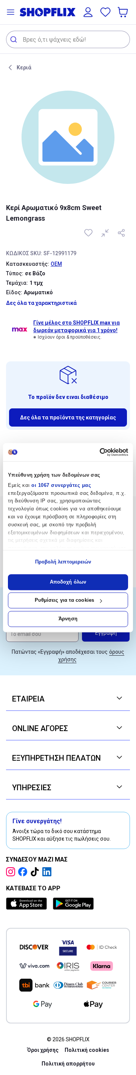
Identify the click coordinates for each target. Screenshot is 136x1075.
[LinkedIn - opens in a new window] (48, 871)
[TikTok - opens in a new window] (36, 871)
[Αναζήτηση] (14, 39)
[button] (10, 12)
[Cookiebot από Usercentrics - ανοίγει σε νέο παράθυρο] (96, 452)
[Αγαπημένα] (105, 12)
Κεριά (24, 67)
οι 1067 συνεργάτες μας (61, 485)
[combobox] (68, 39)
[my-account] (88, 12)
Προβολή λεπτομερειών (63, 562)
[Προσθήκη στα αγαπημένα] (89, 232)
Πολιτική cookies (87, 1050)
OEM (56, 264)
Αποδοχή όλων (68, 582)
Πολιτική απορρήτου (68, 1064)
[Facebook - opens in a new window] (24, 871)
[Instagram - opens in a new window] (12, 871)
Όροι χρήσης (43, 1050)
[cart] (123, 12)
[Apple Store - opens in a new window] (28, 904)
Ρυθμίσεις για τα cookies (64, 600)
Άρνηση (68, 618)
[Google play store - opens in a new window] (73, 904)
